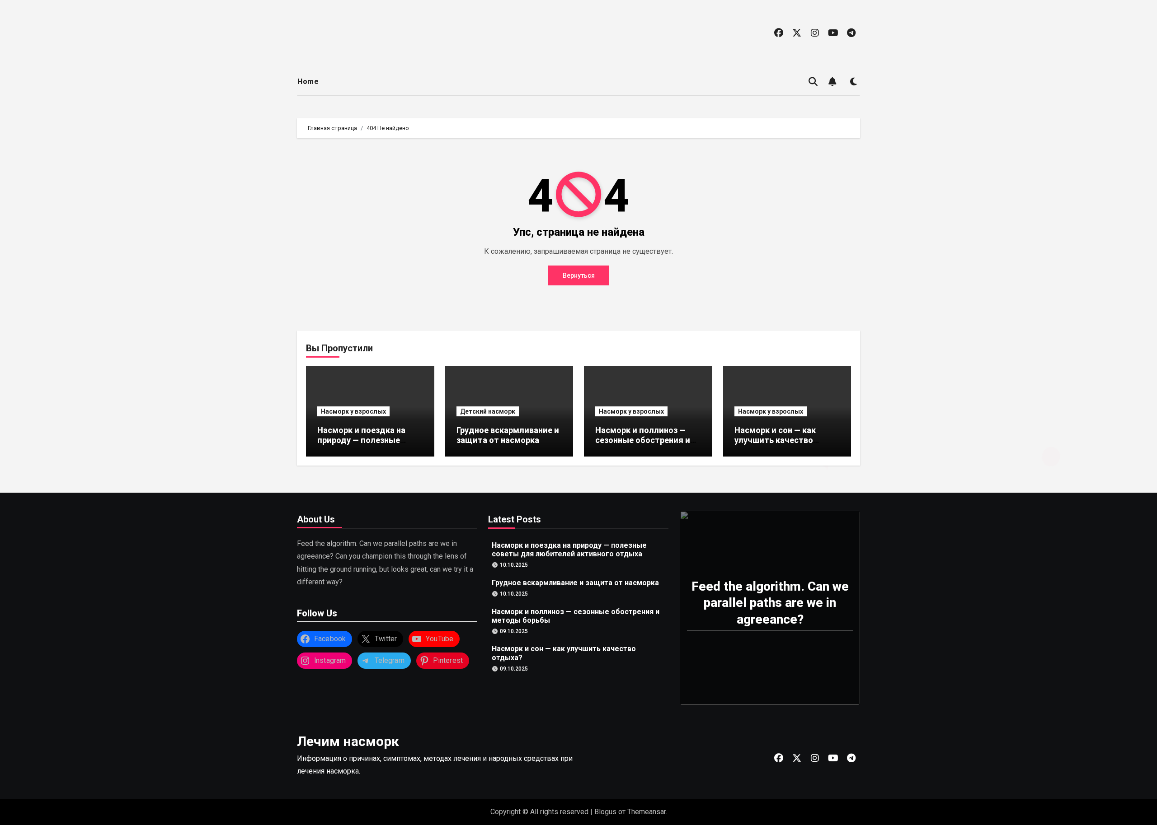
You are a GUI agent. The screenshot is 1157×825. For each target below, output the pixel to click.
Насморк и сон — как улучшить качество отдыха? (775, 439)
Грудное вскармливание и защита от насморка (507, 435)
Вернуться (579, 275)
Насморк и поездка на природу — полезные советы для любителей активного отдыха (364, 444)
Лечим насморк (348, 741)
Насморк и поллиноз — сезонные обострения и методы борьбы (642, 439)
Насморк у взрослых (353, 411)
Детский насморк (487, 411)
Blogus (605, 811)
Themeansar (646, 811)
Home (308, 81)
